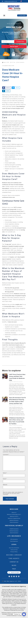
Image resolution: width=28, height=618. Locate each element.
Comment (6, 454)
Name (5, 472)
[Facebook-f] (9, 576)
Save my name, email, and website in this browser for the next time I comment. (13, 493)
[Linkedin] (16, 576)
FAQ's (14, 569)
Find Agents (14, 558)
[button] (4, 15)
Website (5, 484)
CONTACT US (14, 562)
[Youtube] (18, 576)
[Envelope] (11, 576)
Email (5, 478)
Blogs (14, 565)
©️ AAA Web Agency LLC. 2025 (11, 581)
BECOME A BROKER (14, 555)
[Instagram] (14, 576)
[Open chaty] (24, 614)
